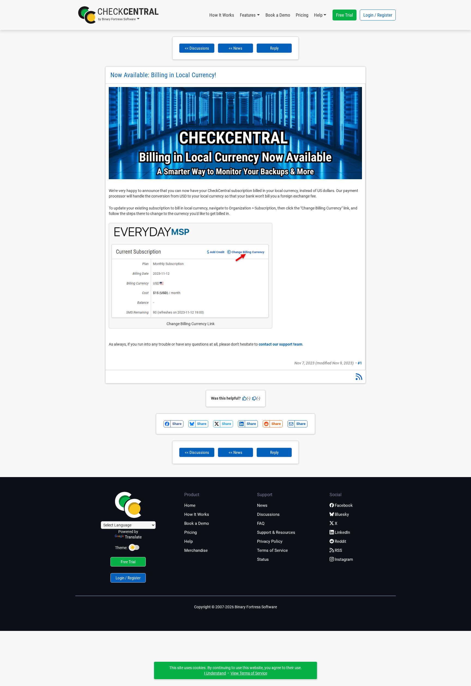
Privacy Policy (269, 541)
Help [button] (318, 15)
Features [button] (248, 15)
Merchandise (196, 550)
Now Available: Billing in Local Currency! (163, 75)
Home (189, 505)
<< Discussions (197, 48)
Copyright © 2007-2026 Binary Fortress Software (235, 607)
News (262, 505)
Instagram (344, 559)
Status (263, 559)
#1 (360, 363)
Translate (133, 537)
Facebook (344, 505)
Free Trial (344, 15)
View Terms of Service (249, 673)
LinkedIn (342, 532)
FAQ (260, 523)
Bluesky (342, 514)
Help (188, 541)
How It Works (221, 15)
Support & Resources (276, 532)
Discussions (268, 514)
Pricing (302, 15)
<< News (235, 48)
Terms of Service (272, 550)
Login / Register (377, 15)
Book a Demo (277, 15)
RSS (338, 550)
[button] (118, 15)
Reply (274, 48)
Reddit (340, 541)
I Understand (215, 673)
